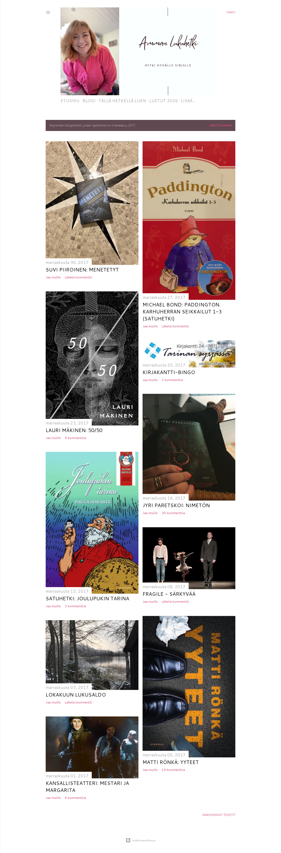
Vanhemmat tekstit (218, 815)
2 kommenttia (172, 379)
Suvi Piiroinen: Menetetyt (82, 269)
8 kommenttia (75, 797)
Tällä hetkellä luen (122, 100)
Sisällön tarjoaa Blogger (144, 840)
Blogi (88, 100)
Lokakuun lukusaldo (76, 694)
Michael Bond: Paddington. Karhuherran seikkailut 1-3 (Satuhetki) (182, 311)
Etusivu (69, 100)
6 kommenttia (75, 437)
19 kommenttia (173, 769)
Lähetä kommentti (78, 277)
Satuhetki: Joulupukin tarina (87, 598)
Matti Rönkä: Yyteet (171, 762)
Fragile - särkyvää (169, 593)
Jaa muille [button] (53, 277)
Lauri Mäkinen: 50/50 (74, 430)
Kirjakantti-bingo (169, 372)
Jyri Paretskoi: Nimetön (176, 505)
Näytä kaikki (221, 125)
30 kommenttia (173, 512)
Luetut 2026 (163, 100)
